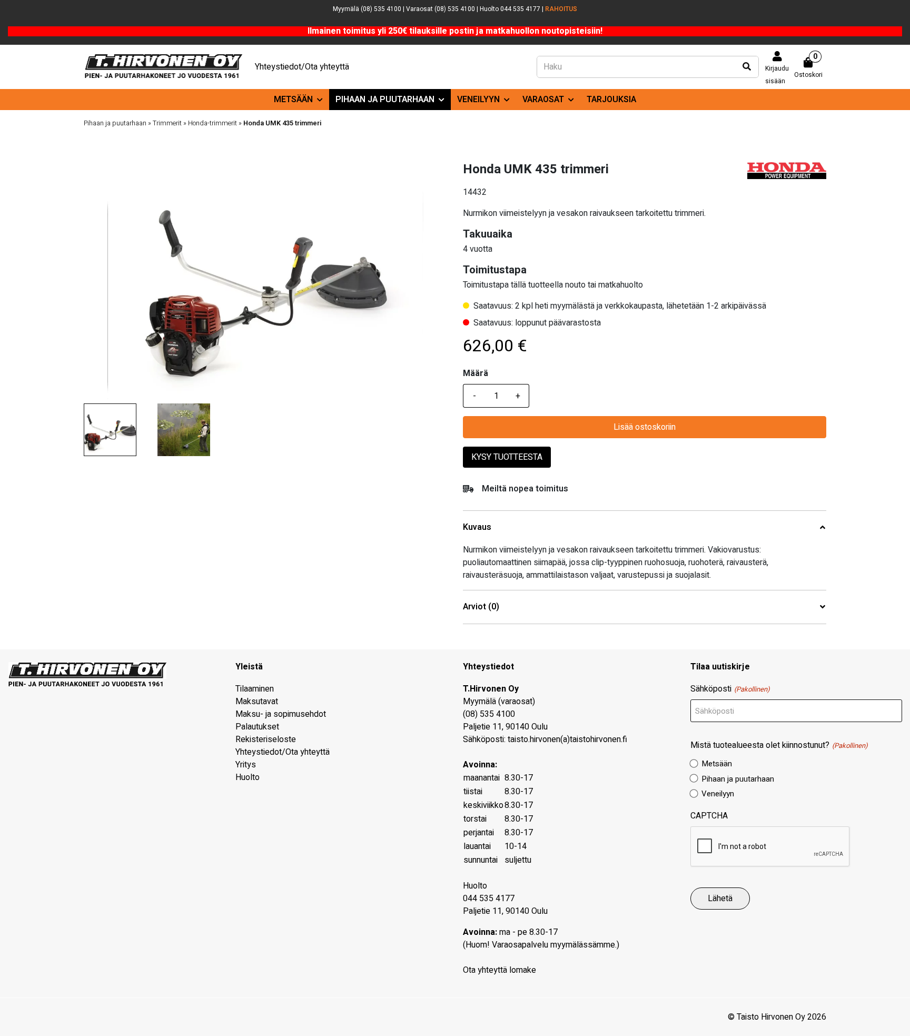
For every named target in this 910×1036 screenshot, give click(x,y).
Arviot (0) (481, 607)
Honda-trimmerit (212, 123)
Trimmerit (167, 123)
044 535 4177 (489, 898)
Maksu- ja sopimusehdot (280, 714)
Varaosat (543, 99)
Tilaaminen (254, 689)
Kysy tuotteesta (506, 457)
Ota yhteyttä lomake (499, 970)
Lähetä (720, 898)
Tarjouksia (611, 99)
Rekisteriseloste (265, 739)
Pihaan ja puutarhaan (384, 99)
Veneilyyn (478, 99)
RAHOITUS (561, 9)
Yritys (245, 764)
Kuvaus (477, 527)
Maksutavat (256, 701)
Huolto (247, 777)
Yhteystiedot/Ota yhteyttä (302, 67)
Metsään (293, 99)
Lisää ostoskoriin (645, 427)
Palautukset (257, 727)
